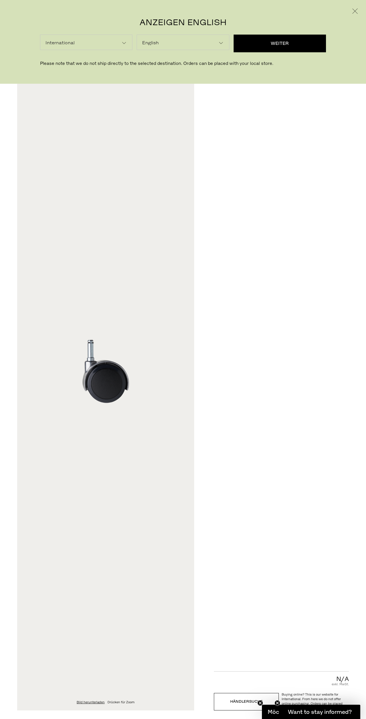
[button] (319, 712)
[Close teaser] (260, 703)
